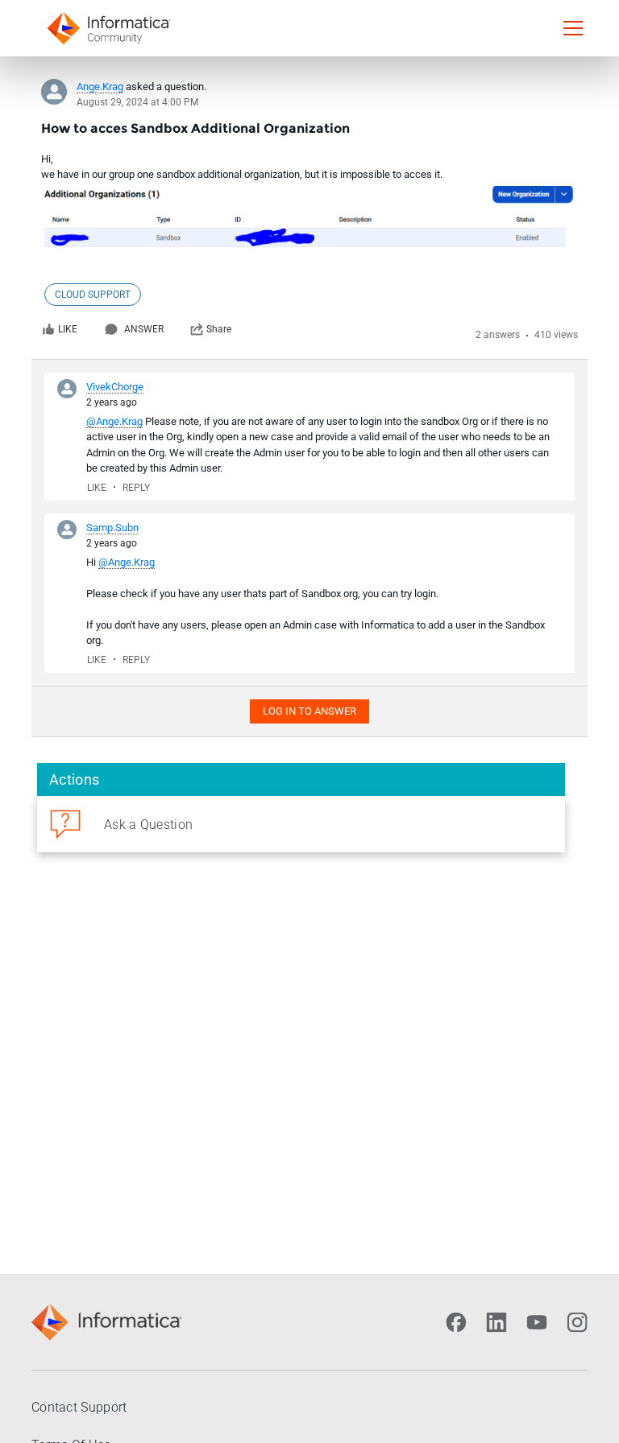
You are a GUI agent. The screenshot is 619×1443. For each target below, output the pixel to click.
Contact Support (79, 1407)
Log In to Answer (309, 711)
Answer (144, 329)
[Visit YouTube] (536, 1322)
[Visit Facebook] (456, 1322)
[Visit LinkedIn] (496, 1322)
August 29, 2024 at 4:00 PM (137, 102)
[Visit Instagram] (577, 1322)
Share (218, 329)
